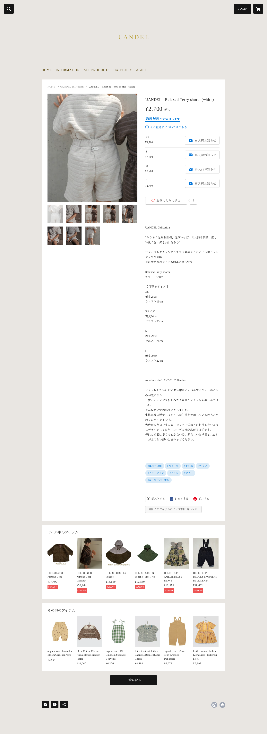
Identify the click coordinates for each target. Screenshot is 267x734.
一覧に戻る (133, 680)
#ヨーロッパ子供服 (158, 479)
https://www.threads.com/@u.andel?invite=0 (222, 705)
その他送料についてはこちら (168, 127)
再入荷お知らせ (205, 140)
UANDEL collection (72, 86)
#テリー (188, 472)
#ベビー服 (172, 465)
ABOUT (142, 70)
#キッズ (202, 465)
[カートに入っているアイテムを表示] (258, 9)
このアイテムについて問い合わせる (175, 509)
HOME (47, 70)
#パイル (173, 472)
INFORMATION (68, 70)
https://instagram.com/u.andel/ (214, 705)
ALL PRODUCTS (97, 70)
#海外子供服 (155, 465)
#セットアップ (156, 472)
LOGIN (242, 8)
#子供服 (188, 465)
